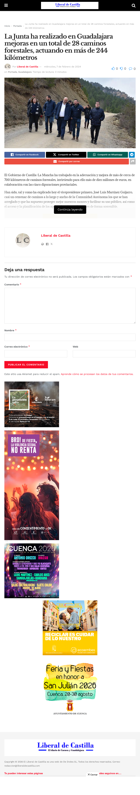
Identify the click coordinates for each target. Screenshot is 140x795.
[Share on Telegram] (132, 155)
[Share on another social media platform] (133, 161)
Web (75, 346)
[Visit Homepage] (69, 5)
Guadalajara (25, 72)
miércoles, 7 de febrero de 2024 (62, 66)
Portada (17, 26)
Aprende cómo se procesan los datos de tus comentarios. (97, 374)
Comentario (13, 284)
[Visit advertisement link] (70, 627)
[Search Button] (134, 5)
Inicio (7, 26)
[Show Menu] (6, 5)
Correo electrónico (17, 346)
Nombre (10, 330)
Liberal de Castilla (27, 66)
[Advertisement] (70, 786)
